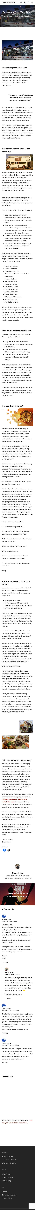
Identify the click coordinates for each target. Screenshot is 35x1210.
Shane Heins (9, 16)
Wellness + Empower (9, 1163)
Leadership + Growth (9, 1160)
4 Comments (27, 16)
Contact (4, 1192)
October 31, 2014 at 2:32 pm (12, 974)
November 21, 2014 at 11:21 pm (10, 1045)
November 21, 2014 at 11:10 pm (10, 1010)
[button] (32, 2)
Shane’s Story (6, 1174)
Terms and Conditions (9, 1195)
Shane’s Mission (7, 1177)
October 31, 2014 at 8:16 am (9, 921)
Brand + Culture (7, 1156)
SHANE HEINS (8, 2)
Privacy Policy (7, 1198)
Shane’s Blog (6, 1181)
